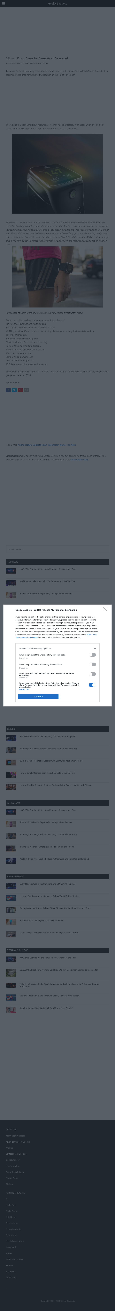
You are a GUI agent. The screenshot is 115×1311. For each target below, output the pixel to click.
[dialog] (57, 655)
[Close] (106, 610)
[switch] (92, 655)
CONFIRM (38, 696)
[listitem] (57, 648)
